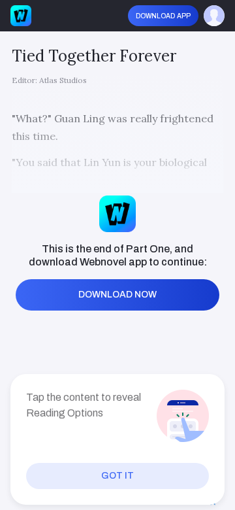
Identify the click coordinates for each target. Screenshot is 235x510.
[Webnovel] (20, 15)
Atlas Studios (63, 80)
